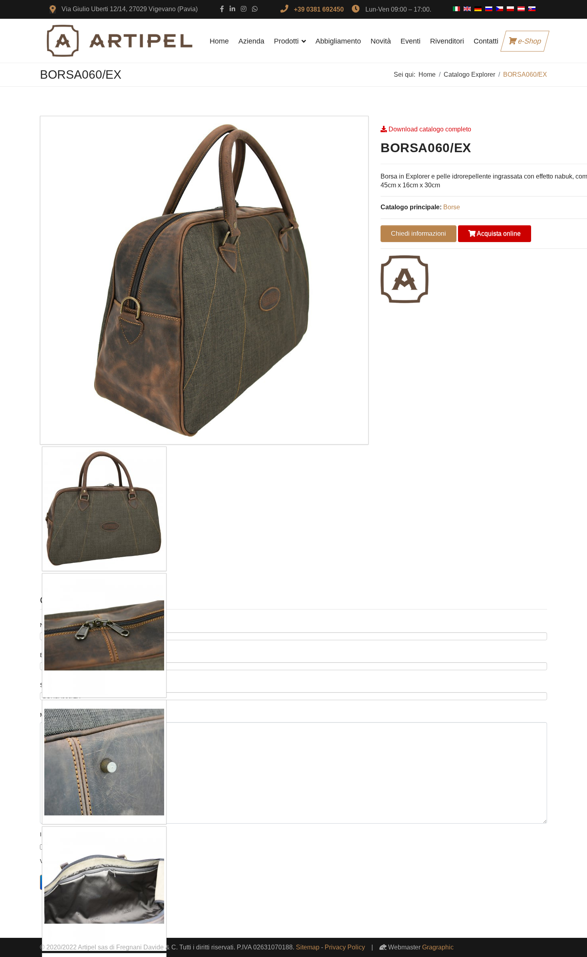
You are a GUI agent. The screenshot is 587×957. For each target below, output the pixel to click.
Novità (381, 41)
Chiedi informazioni (418, 233)
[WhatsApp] (255, 9)
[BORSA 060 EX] (104, 509)
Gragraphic (438, 947)
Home (219, 41)
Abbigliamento (338, 41)
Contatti (486, 41)
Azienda (251, 41)
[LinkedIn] (232, 9)
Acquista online (498, 233)
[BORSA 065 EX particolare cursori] (104, 635)
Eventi (410, 41)
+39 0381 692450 (319, 9)
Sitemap (307, 947)
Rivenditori (447, 41)
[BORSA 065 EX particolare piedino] (104, 762)
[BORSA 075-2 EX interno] (104, 888)
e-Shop (528, 41)
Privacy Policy (345, 947)
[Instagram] (243, 9)
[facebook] (222, 9)
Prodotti (286, 41)
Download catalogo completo (430, 129)
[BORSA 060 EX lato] (204, 280)
